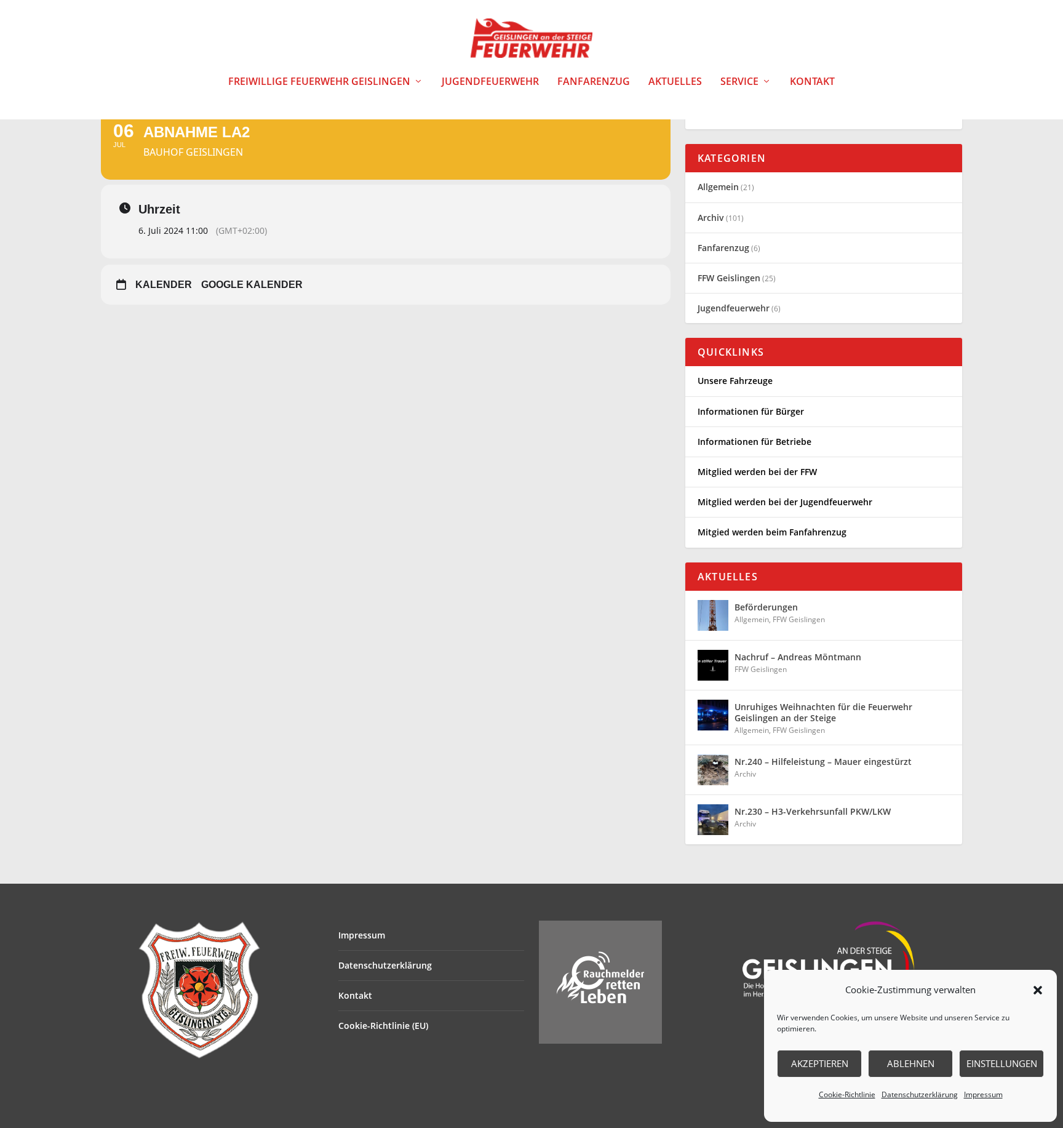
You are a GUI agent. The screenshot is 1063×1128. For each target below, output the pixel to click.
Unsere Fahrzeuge (735, 380)
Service (739, 82)
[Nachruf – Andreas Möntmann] (713, 665)
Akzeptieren (819, 1063)
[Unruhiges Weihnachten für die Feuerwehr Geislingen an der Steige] (713, 715)
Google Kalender (252, 284)
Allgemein (718, 187)
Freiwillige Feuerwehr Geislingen (319, 82)
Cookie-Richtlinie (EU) (383, 1025)
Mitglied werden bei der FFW (757, 472)
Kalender (163, 284)
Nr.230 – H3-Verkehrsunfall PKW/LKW (813, 811)
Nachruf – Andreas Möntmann (798, 657)
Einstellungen (1001, 1063)
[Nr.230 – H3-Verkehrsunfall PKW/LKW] (713, 819)
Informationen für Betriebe (754, 441)
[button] (1038, 990)
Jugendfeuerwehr (490, 82)
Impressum (983, 1094)
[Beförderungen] (713, 615)
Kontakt (812, 82)
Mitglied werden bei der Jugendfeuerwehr (785, 502)
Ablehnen (910, 1063)
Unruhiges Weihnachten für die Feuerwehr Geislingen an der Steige (823, 712)
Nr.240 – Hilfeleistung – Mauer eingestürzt (823, 761)
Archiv (711, 217)
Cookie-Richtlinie (847, 1094)
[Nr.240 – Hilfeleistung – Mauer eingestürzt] (713, 769)
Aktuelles (675, 82)
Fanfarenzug (593, 82)
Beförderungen (766, 607)
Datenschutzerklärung (920, 1094)
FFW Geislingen (729, 278)
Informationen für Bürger (751, 411)
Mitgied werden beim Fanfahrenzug (772, 532)
